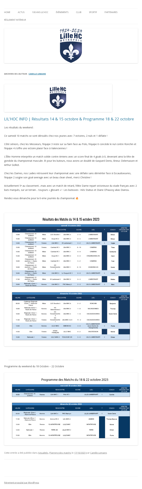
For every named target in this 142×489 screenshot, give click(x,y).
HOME (7, 12)
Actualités (43, 452)
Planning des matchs (60, 452)
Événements (62, 12)
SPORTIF (93, 12)
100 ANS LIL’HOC (40, 12)
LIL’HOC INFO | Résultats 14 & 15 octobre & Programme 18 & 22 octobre (69, 118)
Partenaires (111, 12)
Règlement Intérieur (15, 19)
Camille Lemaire (37, 74)
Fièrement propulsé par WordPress (21, 482)
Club (78, 12)
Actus (21, 12)
